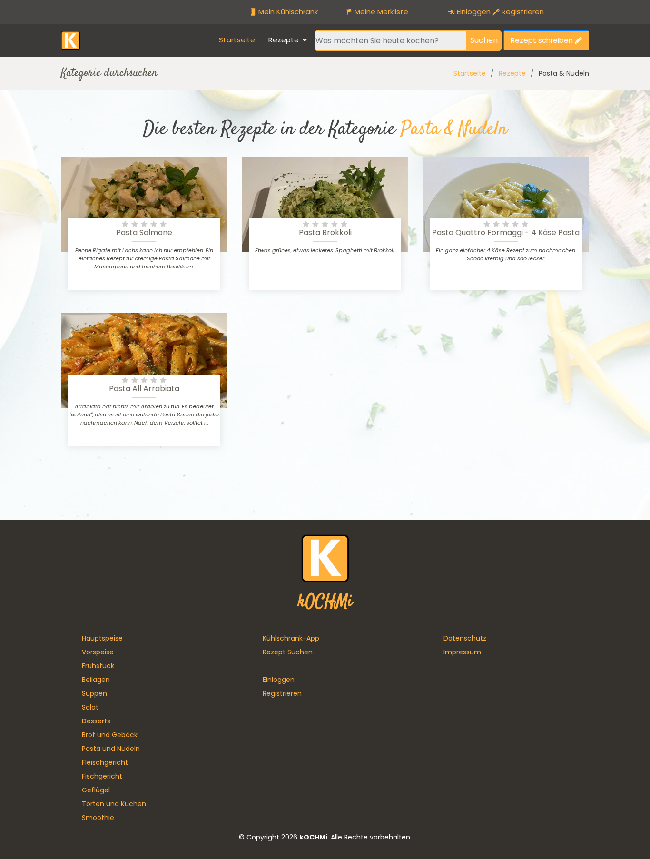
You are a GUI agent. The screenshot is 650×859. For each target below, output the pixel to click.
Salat (90, 707)
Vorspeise (98, 652)
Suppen (94, 693)
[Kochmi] (70, 39)
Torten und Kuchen (114, 804)
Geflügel (96, 790)
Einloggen (473, 12)
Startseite (237, 40)
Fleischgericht (105, 762)
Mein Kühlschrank (287, 12)
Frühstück (98, 666)
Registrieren (522, 12)
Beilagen (96, 679)
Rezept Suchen (288, 652)
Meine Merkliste (380, 12)
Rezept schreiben (543, 40)
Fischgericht (102, 776)
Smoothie (98, 817)
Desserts (96, 721)
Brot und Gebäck (110, 735)
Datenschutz (464, 638)
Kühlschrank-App (291, 638)
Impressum (462, 652)
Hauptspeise (102, 638)
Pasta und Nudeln (111, 748)
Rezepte (283, 40)
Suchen (484, 40)
